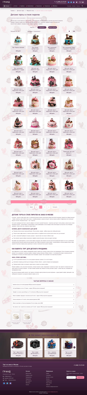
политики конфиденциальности (52, 391)
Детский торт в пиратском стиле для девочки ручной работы (18, 89)
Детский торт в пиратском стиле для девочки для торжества (35, 194)
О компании (48, 375)
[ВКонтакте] (68, 2)
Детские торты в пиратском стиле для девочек (18, 18)
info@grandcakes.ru (8, 376)
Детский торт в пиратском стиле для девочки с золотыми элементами (69, 110)
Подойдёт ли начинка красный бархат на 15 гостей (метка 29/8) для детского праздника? (30, 292)
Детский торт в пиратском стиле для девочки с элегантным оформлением (18, 110)
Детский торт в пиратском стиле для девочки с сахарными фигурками (52, 69)
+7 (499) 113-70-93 (79, 365)
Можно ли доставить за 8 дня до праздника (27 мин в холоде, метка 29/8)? (28, 303)
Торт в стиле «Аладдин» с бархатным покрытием (69, 353)
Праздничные (28, 379)
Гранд (6, 2)
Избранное (48, 384)
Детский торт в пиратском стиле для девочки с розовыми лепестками (18, 152)
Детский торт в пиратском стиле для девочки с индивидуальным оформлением (35, 152)
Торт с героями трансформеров (52, 353)
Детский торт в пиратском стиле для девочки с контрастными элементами (52, 110)
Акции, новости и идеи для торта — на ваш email (74, 374)
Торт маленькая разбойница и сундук (18, 69)
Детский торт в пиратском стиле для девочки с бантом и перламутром (35, 173)
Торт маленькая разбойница (52, 48)
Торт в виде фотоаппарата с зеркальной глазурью (35, 353)
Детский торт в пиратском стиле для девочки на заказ (35, 110)
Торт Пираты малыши (18, 47)
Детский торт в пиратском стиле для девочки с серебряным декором (35, 131)
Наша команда (49, 382)
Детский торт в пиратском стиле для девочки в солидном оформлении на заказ (18, 173)
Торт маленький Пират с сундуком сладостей (69, 48)
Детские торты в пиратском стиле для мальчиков (34, 18)
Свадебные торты (29, 375)
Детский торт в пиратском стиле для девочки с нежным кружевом (52, 131)
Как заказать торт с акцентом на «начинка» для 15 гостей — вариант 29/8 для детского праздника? (33, 306)
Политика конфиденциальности (52, 386)
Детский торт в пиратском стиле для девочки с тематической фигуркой (52, 152)
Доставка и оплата (49, 377)
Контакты (48, 379)
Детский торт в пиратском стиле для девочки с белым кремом (69, 131)
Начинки (27, 384)
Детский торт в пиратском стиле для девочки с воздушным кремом (69, 69)
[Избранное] (76, 2)
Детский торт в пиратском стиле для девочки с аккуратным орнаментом (69, 173)
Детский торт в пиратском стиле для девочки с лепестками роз (35, 89)
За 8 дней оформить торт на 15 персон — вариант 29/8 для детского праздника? (29, 288)
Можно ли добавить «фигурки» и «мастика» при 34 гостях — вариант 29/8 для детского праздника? (32, 295)
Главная (47, 373)
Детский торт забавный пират (35, 69)
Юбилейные (28, 382)
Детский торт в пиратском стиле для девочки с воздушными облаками (18, 194)
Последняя (55, 207)
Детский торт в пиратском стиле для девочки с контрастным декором (52, 89)
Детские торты (28, 373)
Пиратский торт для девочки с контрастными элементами (68, 152)
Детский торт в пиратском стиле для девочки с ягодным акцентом (69, 194)
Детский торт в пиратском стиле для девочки (18, 131)
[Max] (74, 2)
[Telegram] (71, 2)
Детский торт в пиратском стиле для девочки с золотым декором (69, 89)
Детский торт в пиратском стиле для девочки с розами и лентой (52, 173)
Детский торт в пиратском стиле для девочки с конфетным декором (52, 194)
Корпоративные (29, 377)
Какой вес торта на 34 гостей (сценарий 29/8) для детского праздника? (27, 284)
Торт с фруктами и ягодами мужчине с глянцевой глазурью (18, 353)
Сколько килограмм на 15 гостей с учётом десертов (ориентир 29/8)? (26, 299)
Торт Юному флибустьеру (35, 48)
